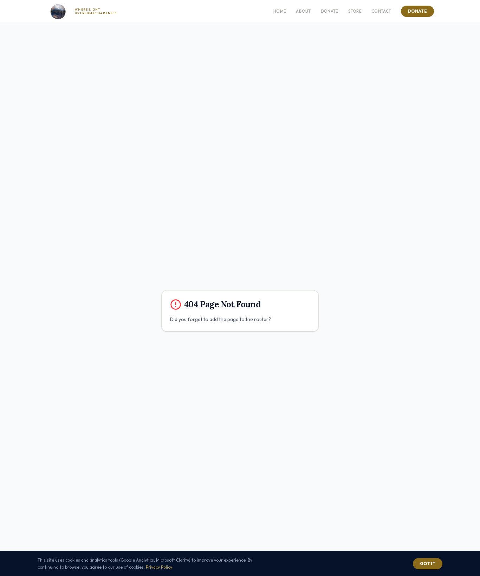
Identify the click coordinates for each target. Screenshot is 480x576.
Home (279, 11)
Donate (329, 11)
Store (355, 11)
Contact (381, 11)
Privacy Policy (159, 567)
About (303, 11)
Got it (427, 563)
